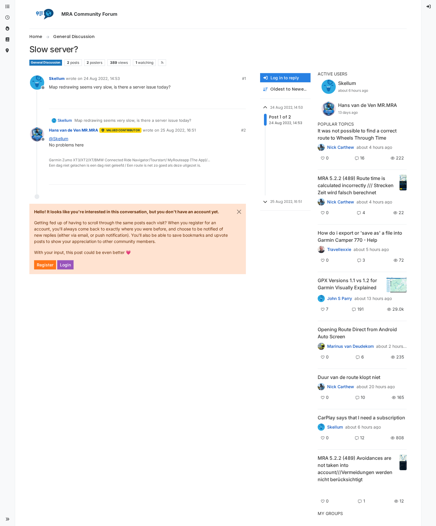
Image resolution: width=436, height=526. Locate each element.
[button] (7, 519)
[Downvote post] (240, 101)
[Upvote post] (219, 101)
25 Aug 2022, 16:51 (178, 130)
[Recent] (7, 17)
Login (65, 264)
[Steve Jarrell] (321, 298)
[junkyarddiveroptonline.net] (321, 147)
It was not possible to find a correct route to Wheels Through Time (357, 134)
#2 (243, 130)
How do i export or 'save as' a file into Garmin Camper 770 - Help (360, 236)
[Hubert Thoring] (321, 202)
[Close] (239, 212)
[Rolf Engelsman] (321, 386)
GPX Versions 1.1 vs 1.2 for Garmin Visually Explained (347, 283)
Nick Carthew (340, 147)
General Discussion (46, 62)
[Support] (7, 39)
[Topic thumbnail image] (403, 185)
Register (45, 264)
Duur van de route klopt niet (349, 377)
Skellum (57, 78)
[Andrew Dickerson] (321, 346)
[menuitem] (429, 6)
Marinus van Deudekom (350, 346)
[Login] (429, 6)
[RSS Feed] (162, 62)
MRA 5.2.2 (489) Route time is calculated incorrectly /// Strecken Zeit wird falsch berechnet (356, 185)
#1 (244, 78)
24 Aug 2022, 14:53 (102, 78)
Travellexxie (339, 249)
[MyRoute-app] (7, 50)
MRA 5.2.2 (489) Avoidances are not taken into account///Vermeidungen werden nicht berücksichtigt (355, 468)
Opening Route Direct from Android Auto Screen (357, 332)
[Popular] (7, 28)
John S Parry (339, 298)
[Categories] (7, 6)
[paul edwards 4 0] (321, 249)
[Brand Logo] (44, 14)
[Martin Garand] (321, 427)
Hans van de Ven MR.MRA (73, 130)
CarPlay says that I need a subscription (361, 418)
